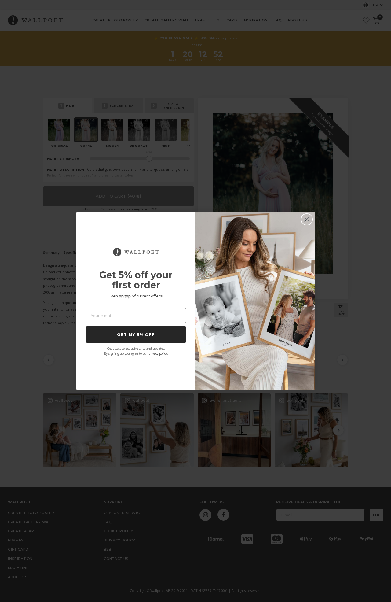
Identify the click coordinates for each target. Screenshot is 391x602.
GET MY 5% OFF (136, 334)
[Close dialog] (306, 219)
